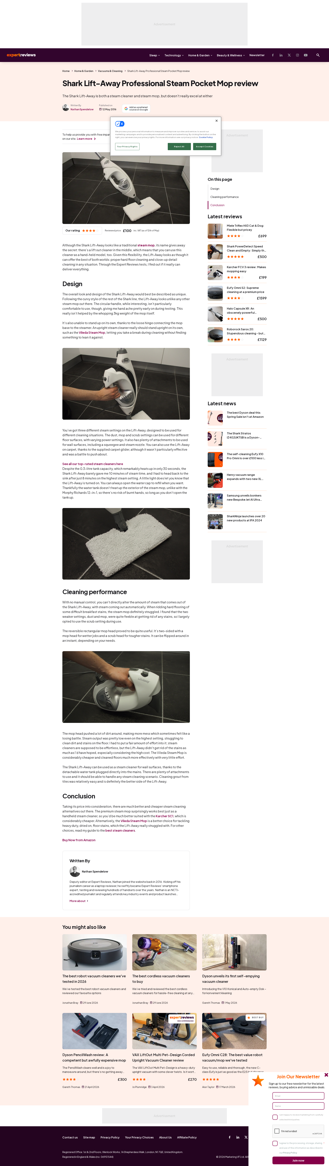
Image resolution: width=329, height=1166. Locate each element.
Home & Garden (199, 55)
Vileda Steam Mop (92, 332)
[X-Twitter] (289, 55)
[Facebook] (273, 55)
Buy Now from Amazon (78, 840)
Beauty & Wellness (229, 55)
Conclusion (217, 205)
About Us (165, 1137)
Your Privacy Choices (139, 1137)
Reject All (179, 146)
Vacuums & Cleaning (110, 70)
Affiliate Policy (187, 1137)
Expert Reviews (18, 55)
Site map (89, 1137)
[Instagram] (297, 55)
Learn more (84, 138)
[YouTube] (306, 55)
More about (78, 901)
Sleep (153, 55)
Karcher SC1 (164, 816)
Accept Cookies (204, 146)
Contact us (70, 1137)
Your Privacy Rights (127, 146)
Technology (172, 55)
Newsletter (257, 55)
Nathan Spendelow (82, 109)
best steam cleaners (120, 830)
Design (214, 188)
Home (66, 70)
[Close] (216, 120)
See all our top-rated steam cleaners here (92, 464)
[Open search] (318, 55)
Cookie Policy (206, 137)
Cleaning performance (224, 197)
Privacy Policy (110, 1137)
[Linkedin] (281, 55)
